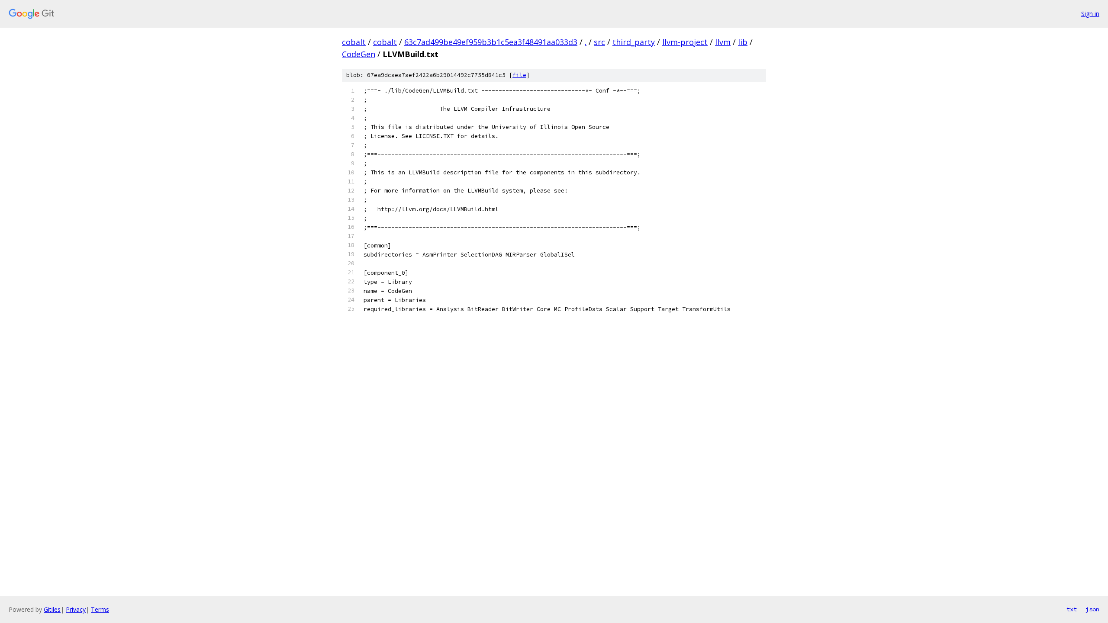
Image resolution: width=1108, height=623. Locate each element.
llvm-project (685, 42)
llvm (723, 42)
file (519, 75)
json (1092, 609)
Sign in (1090, 14)
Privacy (76, 609)
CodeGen (358, 54)
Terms (100, 609)
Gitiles (52, 609)
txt (1071, 609)
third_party (633, 42)
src (599, 42)
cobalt (354, 42)
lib (742, 42)
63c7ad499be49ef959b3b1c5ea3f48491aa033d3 (490, 42)
